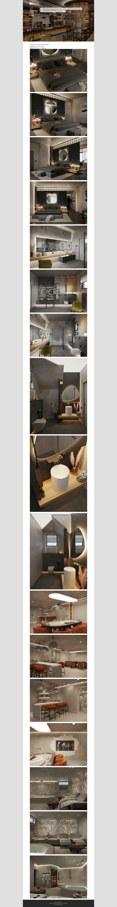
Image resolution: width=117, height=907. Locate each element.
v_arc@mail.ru (59, 902)
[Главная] (34, 3)
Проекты (33, 11)
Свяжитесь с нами (33, 12)
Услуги (31, 9)
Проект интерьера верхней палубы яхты (51, 35)
